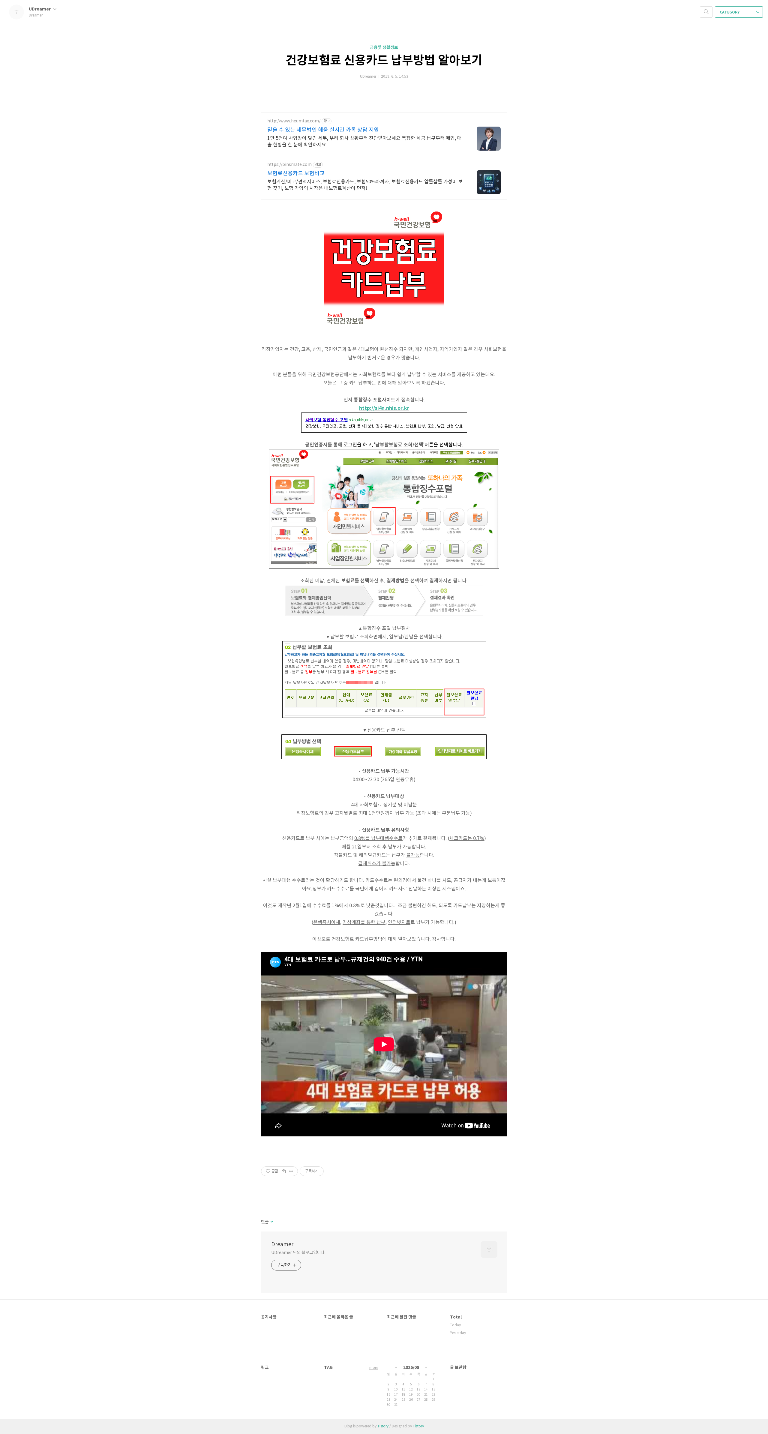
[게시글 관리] (291, 1171)
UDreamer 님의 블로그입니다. (298, 1252)
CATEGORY (730, 12)
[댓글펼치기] (271, 1222)
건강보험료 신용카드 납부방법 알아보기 (384, 60)
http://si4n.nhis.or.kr (384, 408)
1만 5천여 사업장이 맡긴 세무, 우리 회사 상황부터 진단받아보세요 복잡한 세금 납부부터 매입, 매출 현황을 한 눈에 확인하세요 (364, 142)
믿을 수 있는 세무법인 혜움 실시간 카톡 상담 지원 (323, 130)
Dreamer (282, 1244)
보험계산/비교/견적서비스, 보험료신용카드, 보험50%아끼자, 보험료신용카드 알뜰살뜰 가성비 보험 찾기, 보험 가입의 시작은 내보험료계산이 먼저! (365, 185)
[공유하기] (283, 1171)
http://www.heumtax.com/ (293, 121)
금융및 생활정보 (384, 47)
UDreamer (40, 9)
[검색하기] (706, 12)
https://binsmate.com (289, 164)
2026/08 (411, 1367)
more (373, 1368)
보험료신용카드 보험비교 (296, 173)
